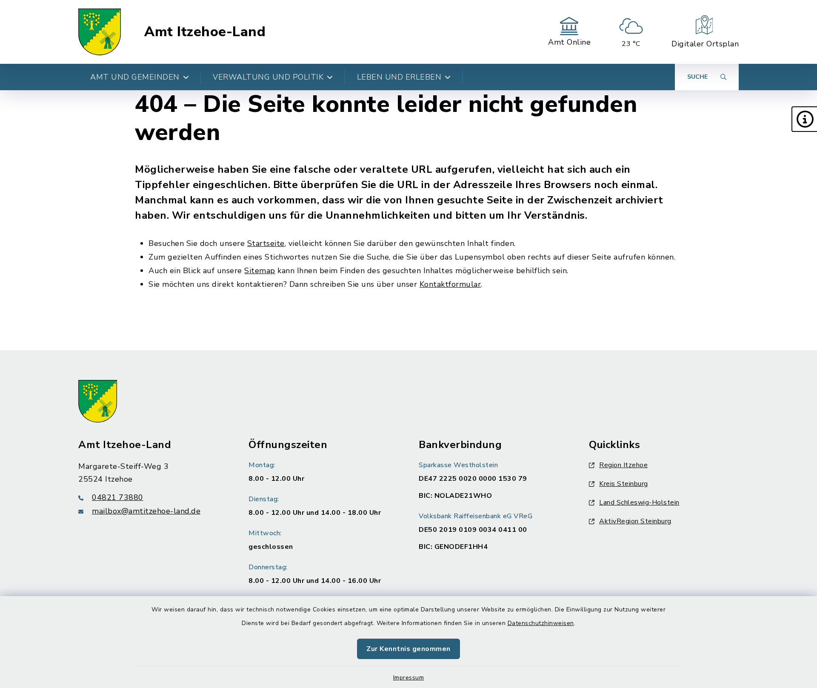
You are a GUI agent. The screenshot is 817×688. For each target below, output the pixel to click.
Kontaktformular (450, 284)
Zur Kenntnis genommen (408, 649)
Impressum (408, 678)
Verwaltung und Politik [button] (268, 77)
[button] (804, 119)
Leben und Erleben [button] (399, 77)
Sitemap (259, 270)
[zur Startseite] (99, 32)
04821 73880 (117, 497)
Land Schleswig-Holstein (639, 502)
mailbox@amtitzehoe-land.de (146, 511)
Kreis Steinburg (623, 483)
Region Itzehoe (623, 465)
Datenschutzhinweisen (541, 623)
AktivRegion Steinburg (635, 521)
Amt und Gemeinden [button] (135, 77)
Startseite (266, 243)
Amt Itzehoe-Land (205, 32)
